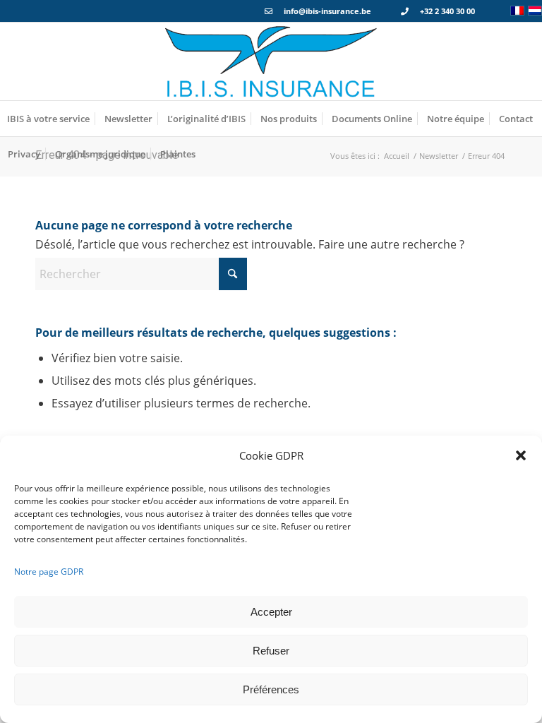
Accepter (271, 612)
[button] (521, 455)
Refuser (271, 651)
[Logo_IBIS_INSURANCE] (271, 61)
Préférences (271, 689)
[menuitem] (48, 118)
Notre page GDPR (48, 572)
